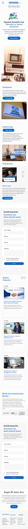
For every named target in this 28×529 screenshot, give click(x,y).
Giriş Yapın (20, 518)
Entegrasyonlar (13, 518)
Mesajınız (6, 462)
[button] (14, 153)
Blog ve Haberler (21, 524)
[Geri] (23, 172)
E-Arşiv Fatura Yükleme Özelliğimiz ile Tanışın (10, 371)
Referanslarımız (5, 521)
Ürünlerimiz (12, 519)
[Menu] (3, 2)
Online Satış (12, 521)
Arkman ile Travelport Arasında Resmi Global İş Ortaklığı (13, 302)
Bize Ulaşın (20, 519)
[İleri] (23, 176)
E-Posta (6, 456)
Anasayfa (4, 518)
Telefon (6, 450)
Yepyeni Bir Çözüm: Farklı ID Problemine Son (12, 336)
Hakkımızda (4, 520)
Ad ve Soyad (7, 444)
